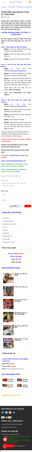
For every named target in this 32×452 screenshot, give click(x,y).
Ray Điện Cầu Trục (7, 236)
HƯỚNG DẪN (11, 7)
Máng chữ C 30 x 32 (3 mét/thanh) (21, 339)
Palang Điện (6, 233)
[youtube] (10, 412)
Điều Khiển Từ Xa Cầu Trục (9, 224)
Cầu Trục (5, 227)
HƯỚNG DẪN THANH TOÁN (9, 427)
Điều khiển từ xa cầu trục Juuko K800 (20, 313)
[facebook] (2, 412)
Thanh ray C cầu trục (21, 286)
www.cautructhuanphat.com (18, 70)
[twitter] (6, 412)
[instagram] (13, 412)
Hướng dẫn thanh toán (8, 185)
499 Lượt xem (6, 17)
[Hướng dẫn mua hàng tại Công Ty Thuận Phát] (16, 2)
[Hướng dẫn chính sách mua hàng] (7, 176)
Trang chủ (3, 7)
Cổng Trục (5, 230)
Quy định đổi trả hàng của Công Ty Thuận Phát (14, 183)
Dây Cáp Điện (6, 239)
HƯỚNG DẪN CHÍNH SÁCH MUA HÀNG (12, 424)
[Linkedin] (13, 176)
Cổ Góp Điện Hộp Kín (8, 221)
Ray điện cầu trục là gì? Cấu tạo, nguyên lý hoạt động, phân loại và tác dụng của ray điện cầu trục (11, 380)
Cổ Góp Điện (6, 218)
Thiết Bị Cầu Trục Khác (8, 242)
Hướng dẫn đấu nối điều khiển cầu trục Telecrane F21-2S (26, 386)
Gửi (28, 206)
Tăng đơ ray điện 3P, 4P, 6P (20, 274)
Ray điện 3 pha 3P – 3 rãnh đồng (21, 300)
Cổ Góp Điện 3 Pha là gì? (11, 386)
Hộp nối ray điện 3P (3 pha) (21, 326)
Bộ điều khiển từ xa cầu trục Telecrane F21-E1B (26, 380)
